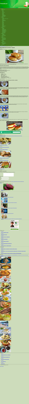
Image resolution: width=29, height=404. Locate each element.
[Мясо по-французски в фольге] (5, 269)
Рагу (2, 21)
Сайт (0, 179)
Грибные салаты (4, 29)
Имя (0, 177)
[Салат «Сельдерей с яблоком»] (5, 320)
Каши (2, 23)
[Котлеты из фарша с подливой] (5, 288)
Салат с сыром (3, 32)
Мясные (3, 17)
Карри (3, 25)
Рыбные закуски (4, 38)
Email (0, 178)
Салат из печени (4, 31)
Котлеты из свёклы (3, 190)
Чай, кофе (3, 41)
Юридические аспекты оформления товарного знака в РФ (7, 213)
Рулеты (3, 22)
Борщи (3, 11)
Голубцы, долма (4, 20)
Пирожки (3, 34)
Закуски (2, 37)
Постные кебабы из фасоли (4, 149)
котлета (4, 134)
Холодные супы (4, 15)
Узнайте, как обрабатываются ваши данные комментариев (17, 181)
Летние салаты (3, 30)
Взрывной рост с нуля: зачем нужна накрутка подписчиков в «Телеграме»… (9, 202)
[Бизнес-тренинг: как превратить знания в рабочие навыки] (4, 196)
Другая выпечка (4, 35)
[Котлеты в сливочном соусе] (5, 339)
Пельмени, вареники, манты (5, 18)
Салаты (2, 27)
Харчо (3, 13)
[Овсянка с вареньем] (5, 352)
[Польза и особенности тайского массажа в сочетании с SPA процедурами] (4, 207)
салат (2, 255)
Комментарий (1, 176)
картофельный (1, 134)
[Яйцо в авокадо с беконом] (5, 301)
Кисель (3, 40)
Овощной (3, 28)
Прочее (2, 42)
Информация (3, 9)
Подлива (3, 26)
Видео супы (3, 16)
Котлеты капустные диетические (4, 147)
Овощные (3, 19)
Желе (2, 36)
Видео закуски (3, 39)
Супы (2, 10)
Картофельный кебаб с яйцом (4, 160)
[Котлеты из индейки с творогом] (5, 307)
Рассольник (3, 12)
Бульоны (3, 14)
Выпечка (2, 33)
